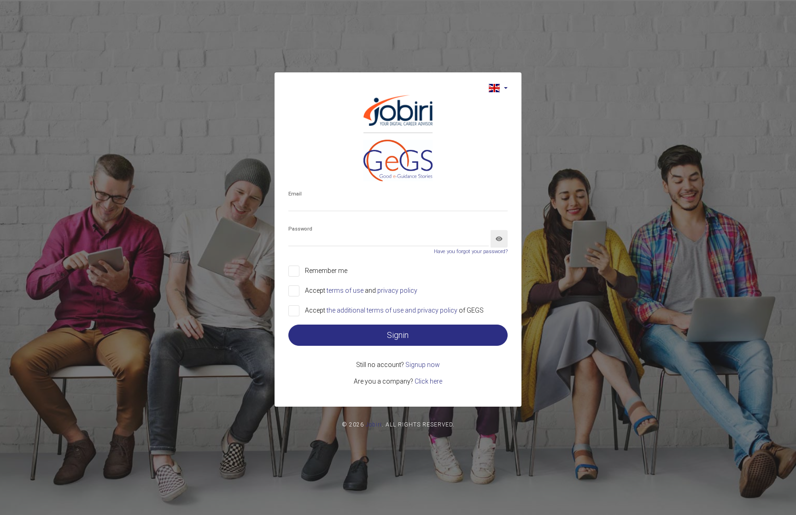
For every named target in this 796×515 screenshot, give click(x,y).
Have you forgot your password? (471, 252)
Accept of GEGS (394, 310)
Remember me (326, 270)
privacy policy (397, 290)
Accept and (361, 290)
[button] (498, 88)
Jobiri (374, 424)
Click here (428, 381)
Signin (398, 335)
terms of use (346, 290)
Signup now (422, 364)
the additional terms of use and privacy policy (393, 310)
